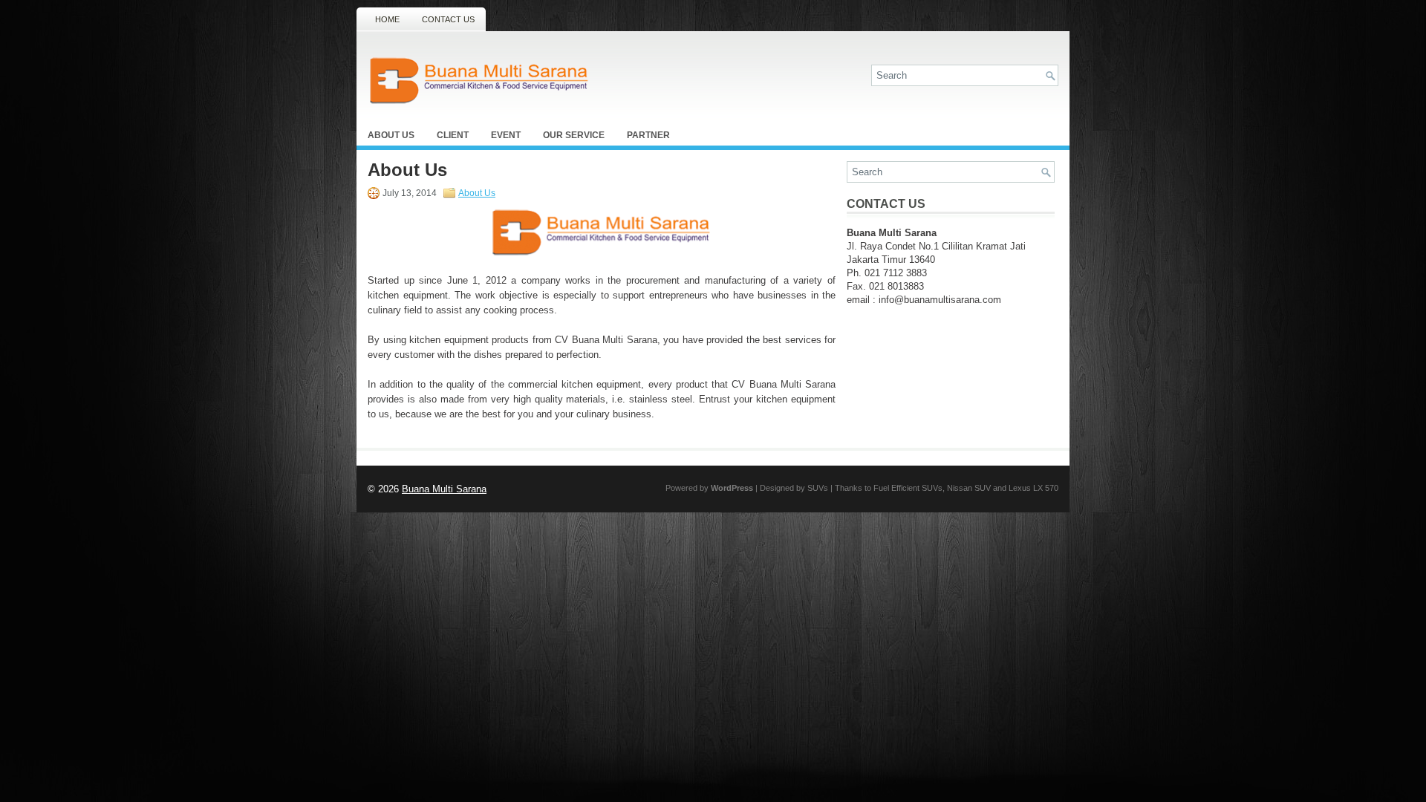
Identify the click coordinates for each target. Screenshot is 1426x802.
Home (387, 19)
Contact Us (448, 19)
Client (453, 135)
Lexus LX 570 (1033, 487)
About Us (391, 135)
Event (506, 135)
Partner (648, 135)
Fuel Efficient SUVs (907, 487)
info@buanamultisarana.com (940, 299)
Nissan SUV (969, 487)
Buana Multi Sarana (444, 489)
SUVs (817, 487)
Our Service (574, 135)
